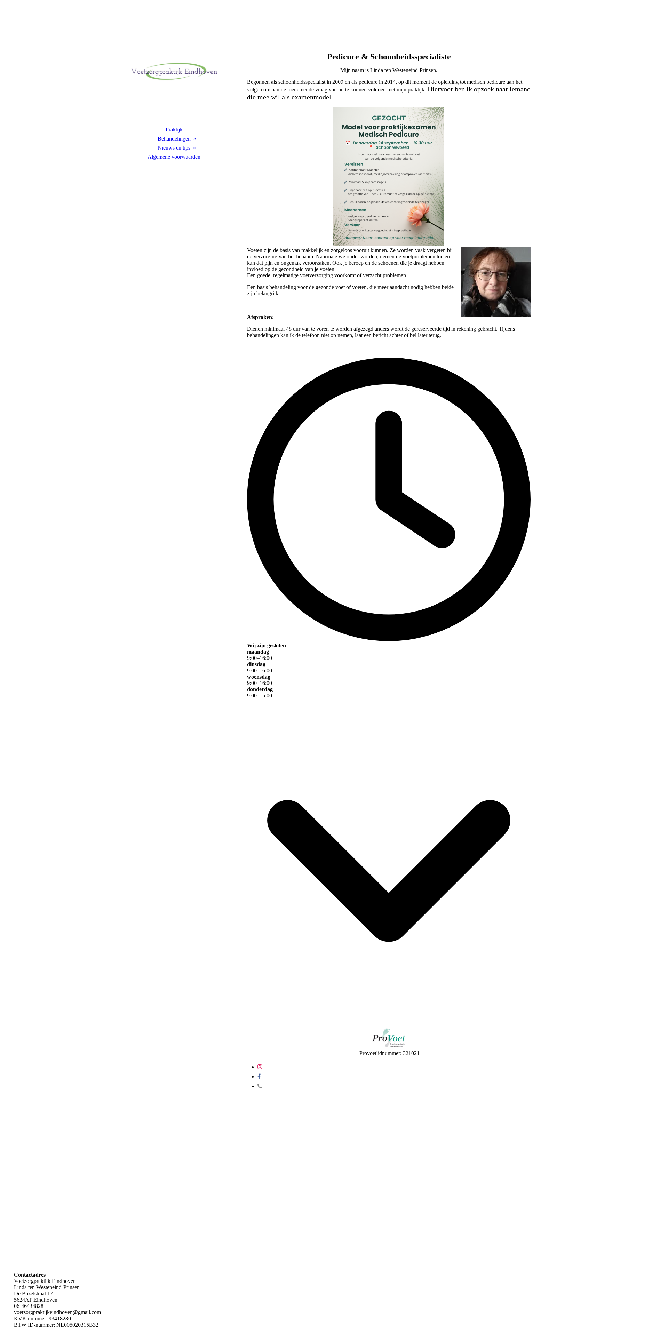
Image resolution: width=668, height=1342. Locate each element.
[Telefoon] (259, 1086)
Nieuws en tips (174, 148)
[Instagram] (259, 1067)
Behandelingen (174, 139)
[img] (174, 71)
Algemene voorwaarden (174, 157)
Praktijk (174, 130)
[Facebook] (259, 1076)
